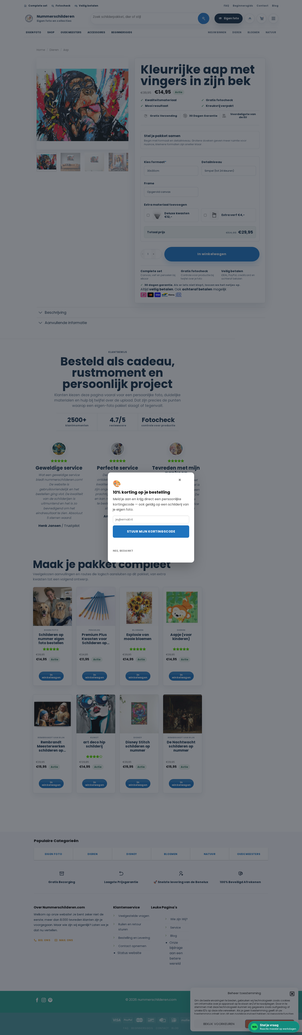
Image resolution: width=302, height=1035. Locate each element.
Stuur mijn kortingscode (151, 531)
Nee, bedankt (123, 551)
